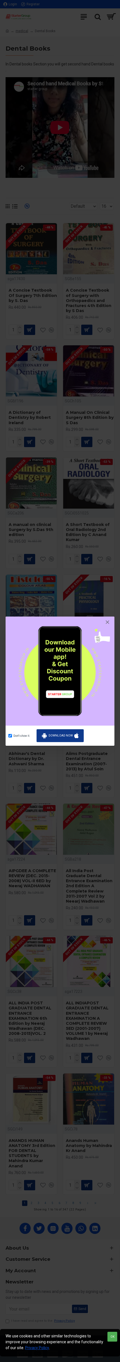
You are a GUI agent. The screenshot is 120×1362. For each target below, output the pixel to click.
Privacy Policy (37, 1348)
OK (112, 1336)
